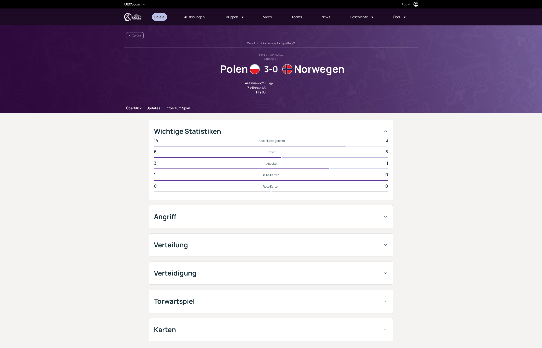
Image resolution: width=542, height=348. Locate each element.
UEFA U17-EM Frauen (132, 17)
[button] (234, 17)
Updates (153, 108)
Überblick (133, 108)
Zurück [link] (136, 35)
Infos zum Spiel (178, 108)
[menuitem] (164, 17)
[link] (159, 17)
